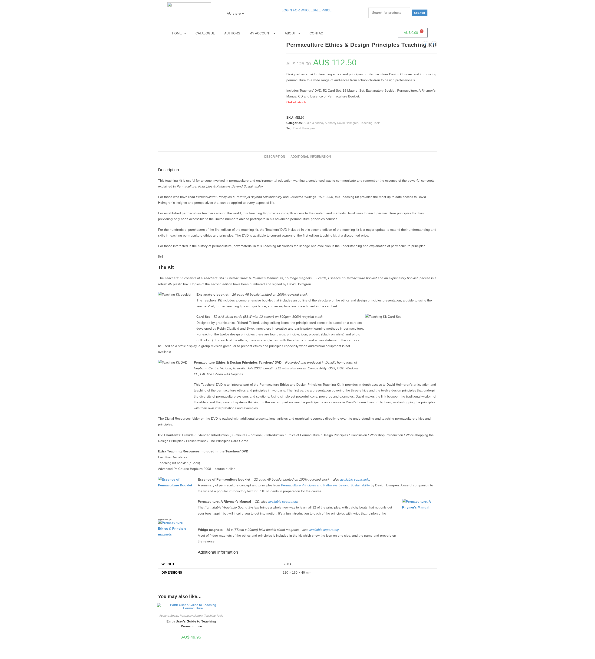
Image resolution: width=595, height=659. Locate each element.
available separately (354, 479)
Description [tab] (274, 156)
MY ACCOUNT (260, 33)
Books (174, 615)
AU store (234, 13)
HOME (177, 33)
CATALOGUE (205, 33)
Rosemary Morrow (191, 615)
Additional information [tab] (311, 156)
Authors (330, 123)
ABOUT (290, 33)
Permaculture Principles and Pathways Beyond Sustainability (325, 485)
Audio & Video (313, 123)
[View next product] (433, 44)
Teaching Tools (370, 123)
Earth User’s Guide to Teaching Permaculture (191, 623)
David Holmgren (347, 123)
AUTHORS (232, 33)
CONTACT (317, 33)
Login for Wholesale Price (306, 10)
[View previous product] (425, 44)
